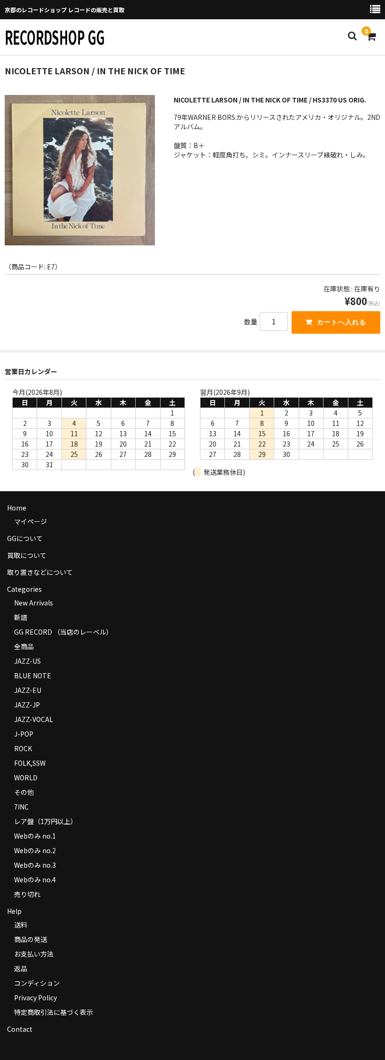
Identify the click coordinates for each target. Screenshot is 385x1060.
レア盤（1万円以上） (45, 821)
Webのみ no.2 (35, 850)
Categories (24, 589)
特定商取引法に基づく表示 (53, 1012)
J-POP (23, 733)
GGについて (25, 538)
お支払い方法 (34, 953)
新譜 (20, 617)
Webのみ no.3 (35, 865)
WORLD (26, 777)
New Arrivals (33, 602)
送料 (20, 924)
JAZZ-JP (27, 704)
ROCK (23, 748)
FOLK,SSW (30, 763)
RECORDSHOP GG (55, 36)
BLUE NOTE (32, 675)
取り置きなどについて (40, 572)
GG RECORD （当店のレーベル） (63, 631)
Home (16, 507)
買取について (26, 555)
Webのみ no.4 (35, 879)
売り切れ (27, 894)
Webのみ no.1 (35, 835)
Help (14, 911)
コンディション (37, 983)
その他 (24, 792)
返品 (20, 968)
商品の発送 (30, 939)
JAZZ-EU (27, 690)
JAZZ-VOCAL (33, 719)
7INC (21, 806)
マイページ (30, 521)
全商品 (24, 646)
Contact (19, 1029)
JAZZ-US (27, 661)
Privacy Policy (35, 997)
